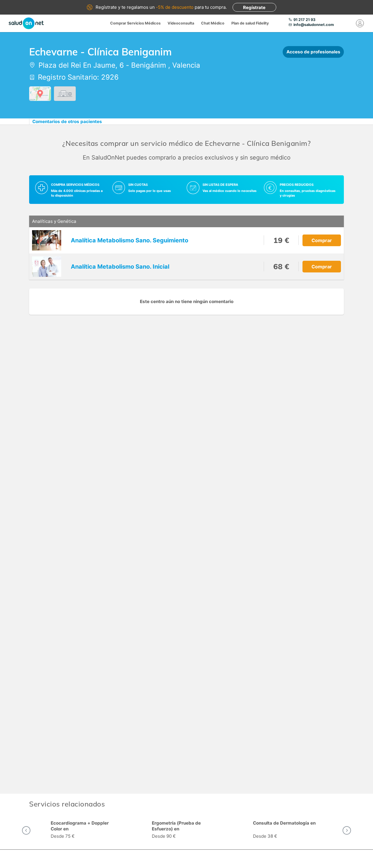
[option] (85, 830)
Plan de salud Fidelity (250, 23)
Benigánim (148, 65)
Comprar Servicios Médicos (135, 23)
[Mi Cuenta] (360, 23)
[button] (26, 830)
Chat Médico (212, 23)
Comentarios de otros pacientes (67, 121)
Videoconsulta (181, 23)
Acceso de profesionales (313, 52)
